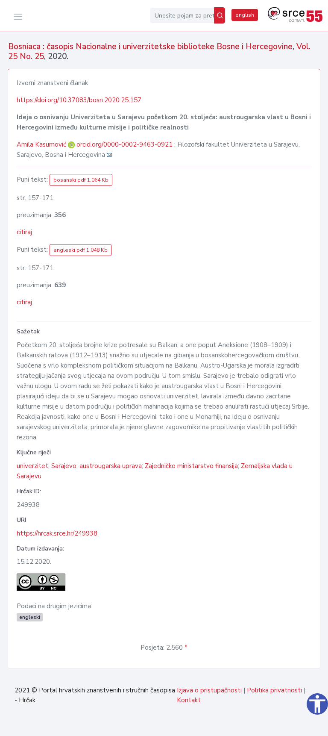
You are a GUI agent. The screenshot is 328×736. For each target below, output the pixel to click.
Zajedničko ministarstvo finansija (191, 466)
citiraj (24, 232)
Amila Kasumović (42, 144)
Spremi (300, 725)
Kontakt (189, 700)
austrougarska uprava (110, 466)
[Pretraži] (219, 15)
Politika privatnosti (274, 690)
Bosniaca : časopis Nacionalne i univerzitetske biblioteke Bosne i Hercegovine (150, 46)
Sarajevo (63, 466)
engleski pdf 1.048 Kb (80, 250)
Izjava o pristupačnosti (209, 690)
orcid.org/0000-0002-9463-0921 (124, 144)
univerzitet (32, 466)
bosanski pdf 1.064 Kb (80, 180)
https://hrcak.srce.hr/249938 (57, 533)
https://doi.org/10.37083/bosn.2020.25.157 (79, 100)
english (244, 15)
